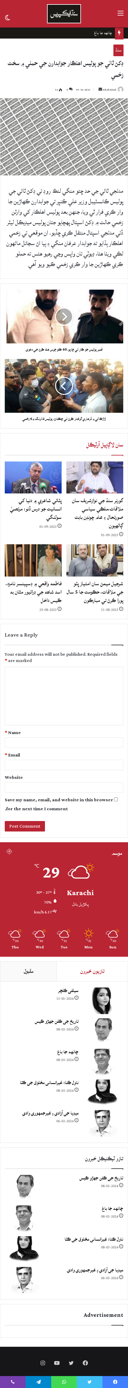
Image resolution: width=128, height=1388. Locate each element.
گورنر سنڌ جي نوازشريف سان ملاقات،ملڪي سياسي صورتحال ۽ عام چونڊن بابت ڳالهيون (97, 513)
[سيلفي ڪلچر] (102, 1001)
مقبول (28, 971)
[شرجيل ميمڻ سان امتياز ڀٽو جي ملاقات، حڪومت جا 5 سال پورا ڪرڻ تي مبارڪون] (94, 560)
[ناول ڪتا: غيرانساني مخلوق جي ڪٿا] (102, 1093)
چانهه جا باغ (68, 1052)
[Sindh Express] (64, 14)
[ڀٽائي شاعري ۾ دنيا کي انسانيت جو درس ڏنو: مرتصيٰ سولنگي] (33, 477)
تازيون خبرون (92, 971)
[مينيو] (121, 16)
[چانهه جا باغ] (102, 1062)
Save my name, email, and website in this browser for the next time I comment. (59, 804)
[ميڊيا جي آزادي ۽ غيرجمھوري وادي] (102, 1123)
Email (12, 755)
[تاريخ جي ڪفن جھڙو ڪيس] (102, 1031)
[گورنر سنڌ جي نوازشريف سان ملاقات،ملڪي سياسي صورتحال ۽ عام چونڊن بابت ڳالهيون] (94, 477)
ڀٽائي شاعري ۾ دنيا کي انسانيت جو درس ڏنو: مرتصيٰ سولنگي (36, 508)
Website (14, 777)
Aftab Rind (109, 89)
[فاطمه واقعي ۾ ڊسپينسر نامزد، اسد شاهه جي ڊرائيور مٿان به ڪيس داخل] (33, 560)
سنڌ (118, 50)
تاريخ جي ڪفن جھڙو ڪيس (57, 1021)
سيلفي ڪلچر (68, 991)
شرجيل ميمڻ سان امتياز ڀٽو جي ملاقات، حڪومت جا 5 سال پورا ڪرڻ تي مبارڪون (95, 592)
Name (13, 732)
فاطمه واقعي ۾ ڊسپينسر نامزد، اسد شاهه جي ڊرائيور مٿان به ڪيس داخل (34, 592)
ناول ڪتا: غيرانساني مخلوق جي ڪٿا (86, 33)
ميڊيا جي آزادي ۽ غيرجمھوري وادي (50, 1113)
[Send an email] (100, 89)
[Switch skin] (7, 17)
